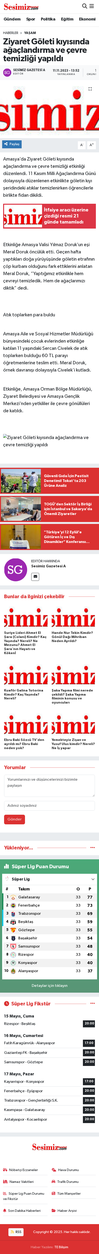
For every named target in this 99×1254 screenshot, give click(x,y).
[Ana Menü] (91, 7)
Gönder (14, 819)
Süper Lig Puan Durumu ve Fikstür (23, 1196)
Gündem (12, 19)
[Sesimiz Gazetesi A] (15, 570)
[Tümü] (92, 848)
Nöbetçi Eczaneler (23, 1170)
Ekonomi (87, 19)
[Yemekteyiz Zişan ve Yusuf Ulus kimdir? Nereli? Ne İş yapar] (73, 724)
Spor (30, 19)
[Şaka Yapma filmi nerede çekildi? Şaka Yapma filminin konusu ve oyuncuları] (73, 674)
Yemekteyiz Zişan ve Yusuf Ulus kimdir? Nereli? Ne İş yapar (73, 744)
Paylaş (14, 144)
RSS (18, 1232)
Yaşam (30, 33)
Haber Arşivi (67, 1211)
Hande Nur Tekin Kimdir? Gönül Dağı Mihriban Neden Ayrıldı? (72, 637)
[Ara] (84, 7)
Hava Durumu (68, 1170)
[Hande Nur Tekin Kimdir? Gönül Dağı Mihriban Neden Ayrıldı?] (73, 617)
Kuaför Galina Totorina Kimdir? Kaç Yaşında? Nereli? (23, 694)
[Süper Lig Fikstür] (92, 1004)
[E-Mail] (35, 577)
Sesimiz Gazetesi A (48, 566)
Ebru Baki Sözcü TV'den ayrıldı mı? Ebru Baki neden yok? (24, 744)
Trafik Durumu (68, 1182)
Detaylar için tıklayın (50, 986)
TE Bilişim (61, 1247)
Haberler (10, 33)
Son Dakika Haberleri (24, 1211)
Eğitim (67, 19)
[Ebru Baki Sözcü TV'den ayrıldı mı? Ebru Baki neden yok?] (26, 724)
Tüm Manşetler (69, 1193)
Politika (48, 19)
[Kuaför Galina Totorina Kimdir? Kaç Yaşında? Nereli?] (26, 674)
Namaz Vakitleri (22, 1182)
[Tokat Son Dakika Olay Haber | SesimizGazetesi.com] (21, 6)
